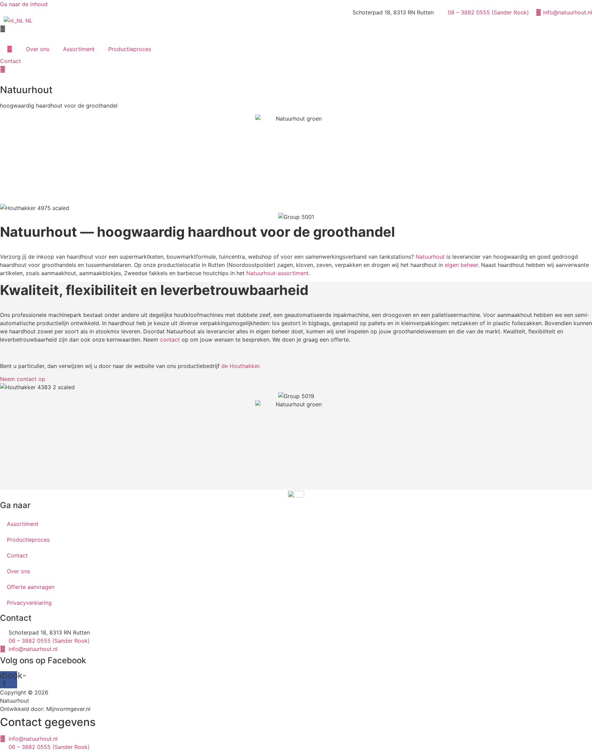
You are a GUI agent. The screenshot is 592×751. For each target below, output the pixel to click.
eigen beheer (461, 264)
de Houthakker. (241, 365)
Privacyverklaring (29, 602)
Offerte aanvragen (30, 586)
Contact (17, 555)
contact (170, 339)
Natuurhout (430, 256)
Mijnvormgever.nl (68, 708)
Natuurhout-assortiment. (278, 273)
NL (28, 20)
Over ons (37, 49)
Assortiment (79, 49)
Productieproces (129, 49)
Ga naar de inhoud (24, 4)
